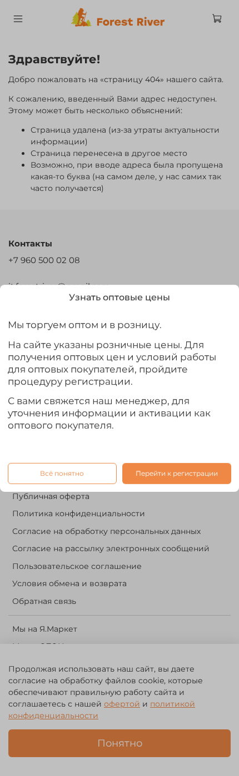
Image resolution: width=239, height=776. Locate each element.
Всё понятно (62, 472)
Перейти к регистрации (177, 472)
